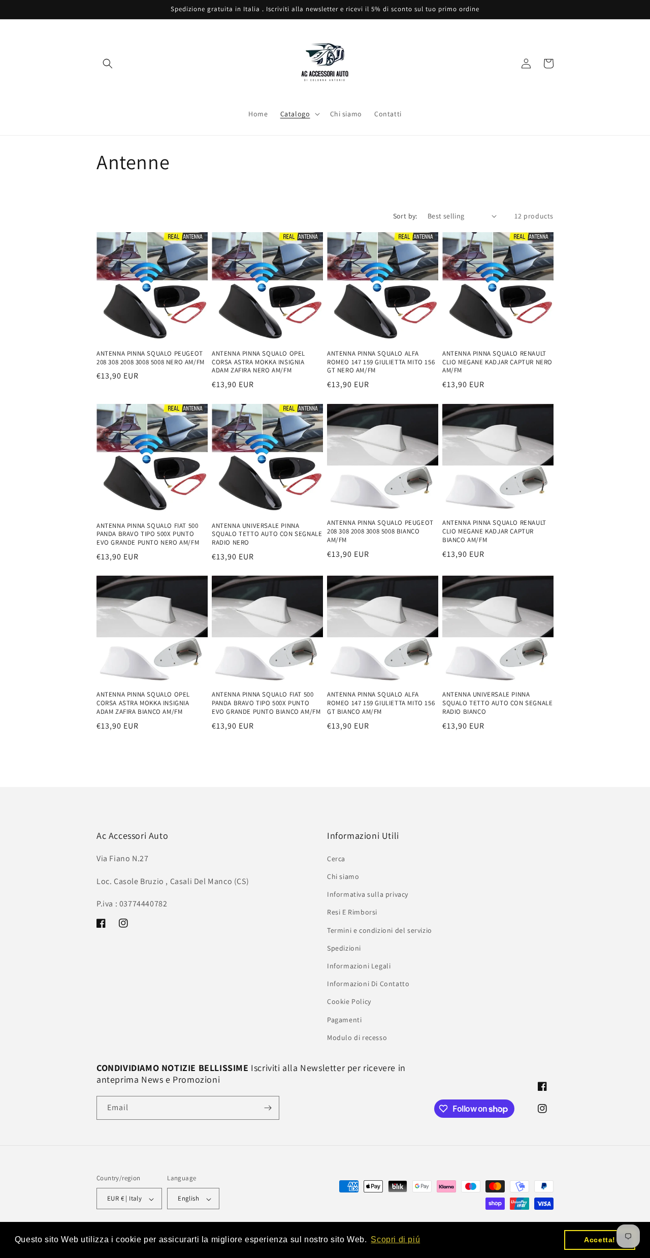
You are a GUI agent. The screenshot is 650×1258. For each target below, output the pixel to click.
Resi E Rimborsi (352, 912)
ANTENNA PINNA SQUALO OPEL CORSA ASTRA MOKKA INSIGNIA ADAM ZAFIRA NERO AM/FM (258, 362)
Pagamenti (344, 1019)
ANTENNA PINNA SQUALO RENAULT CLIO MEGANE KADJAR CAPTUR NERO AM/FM (497, 362)
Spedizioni (344, 948)
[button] (107, 63)
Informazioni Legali (359, 965)
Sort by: (405, 216)
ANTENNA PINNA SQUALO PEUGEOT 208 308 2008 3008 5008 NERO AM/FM (150, 358)
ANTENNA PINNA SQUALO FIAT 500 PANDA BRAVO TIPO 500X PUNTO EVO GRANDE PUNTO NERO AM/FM (147, 534)
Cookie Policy (349, 1002)
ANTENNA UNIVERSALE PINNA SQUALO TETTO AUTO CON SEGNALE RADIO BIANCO (497, 702)
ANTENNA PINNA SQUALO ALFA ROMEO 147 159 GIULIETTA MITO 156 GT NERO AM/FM (381, 362)
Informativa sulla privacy (367, 894)
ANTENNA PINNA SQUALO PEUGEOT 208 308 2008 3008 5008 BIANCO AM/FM (380, 531)
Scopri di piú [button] (395, 1239)
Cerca (336, 858)
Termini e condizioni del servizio (379, 930)
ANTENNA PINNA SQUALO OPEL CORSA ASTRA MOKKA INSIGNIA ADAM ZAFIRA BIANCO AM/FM (143, 702)
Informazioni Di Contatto (368, 984)
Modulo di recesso (357, 1037)
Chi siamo (343, 876)
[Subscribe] (267, 1108)
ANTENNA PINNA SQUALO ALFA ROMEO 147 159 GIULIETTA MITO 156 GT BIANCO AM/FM (381, 702)
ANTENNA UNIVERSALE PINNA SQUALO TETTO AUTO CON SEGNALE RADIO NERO (267, 534)
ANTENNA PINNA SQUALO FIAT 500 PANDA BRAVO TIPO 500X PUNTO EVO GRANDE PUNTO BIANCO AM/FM (266, 702)
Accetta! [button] (599, 1240)
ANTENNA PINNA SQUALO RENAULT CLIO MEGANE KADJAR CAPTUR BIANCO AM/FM (494, 531)
